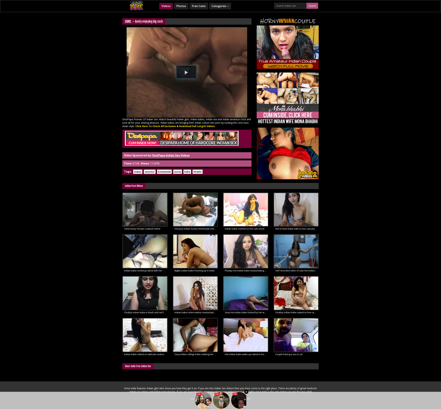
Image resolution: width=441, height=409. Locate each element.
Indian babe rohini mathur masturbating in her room (196, 312)
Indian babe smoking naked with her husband (146, 270)
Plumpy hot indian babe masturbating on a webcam (246, 270)
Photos (181, 6)
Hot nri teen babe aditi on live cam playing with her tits (297, 228)
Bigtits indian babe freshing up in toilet (194, 270)
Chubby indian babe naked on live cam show (297, 312)
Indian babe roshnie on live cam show (244, 228)
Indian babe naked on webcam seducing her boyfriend (146, 354)
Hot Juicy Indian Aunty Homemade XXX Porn (196, 228)
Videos (166, 6)
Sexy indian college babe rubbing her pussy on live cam (196, 354)
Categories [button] (219, 6)
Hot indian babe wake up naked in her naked (246, 354)
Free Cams (199, 6)
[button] (186, 72)
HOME (128, 21)
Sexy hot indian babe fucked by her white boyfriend (246, 312)
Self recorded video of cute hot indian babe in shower (297, 270)
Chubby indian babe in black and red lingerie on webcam (146, 312)
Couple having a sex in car (289, 354)
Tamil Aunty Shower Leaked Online (142, 228)
